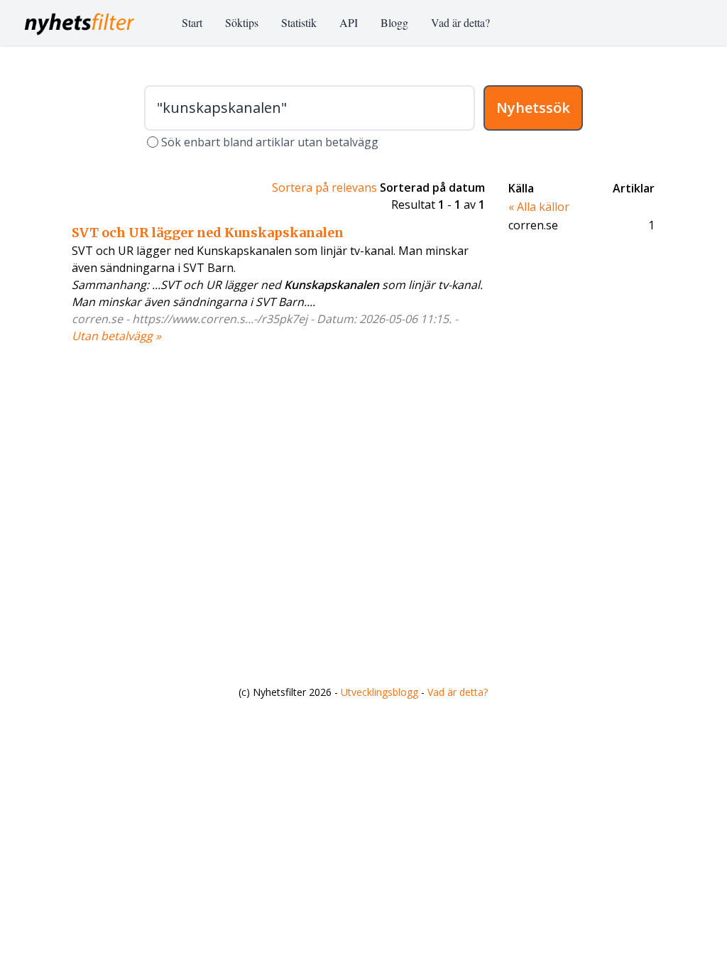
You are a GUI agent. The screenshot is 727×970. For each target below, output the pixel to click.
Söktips (241, 22)
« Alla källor (538, 206)
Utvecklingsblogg (379, 692)
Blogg (394, 22)
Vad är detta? (460, 22)
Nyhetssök (533, 107)
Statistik (299, 22)
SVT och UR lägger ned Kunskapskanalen (208, 232)
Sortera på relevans (324, 187)
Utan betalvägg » (116, 336)
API (348, 22)
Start (192, 22)
